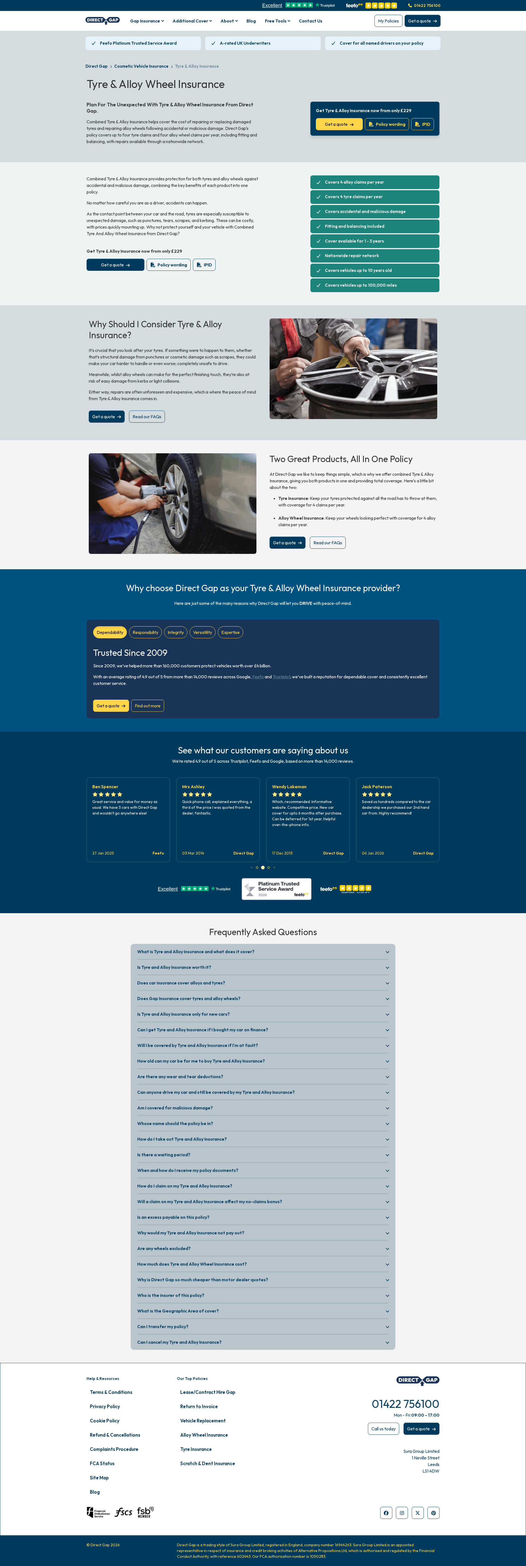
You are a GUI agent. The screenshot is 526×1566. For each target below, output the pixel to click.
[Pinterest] (433, 1513)
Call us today (383, 1428)
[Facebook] (386, 1513)
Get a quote (419, 21)
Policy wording (390, 124)
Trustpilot (281, 676)
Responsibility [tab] (145, 632)
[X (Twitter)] (418, 1513)
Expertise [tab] (230, 632)
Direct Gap (96, 66)
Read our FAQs (147, 416)
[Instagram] (402, 1513)
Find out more (148, 705)
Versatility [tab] (202, 632)
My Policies (388, 21)
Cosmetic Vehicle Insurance (141, 66)
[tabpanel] (263, 677)
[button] (251, 867)
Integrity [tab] (176, 632)
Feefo (258, 676)
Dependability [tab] (110, 632)
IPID (426, 124)
